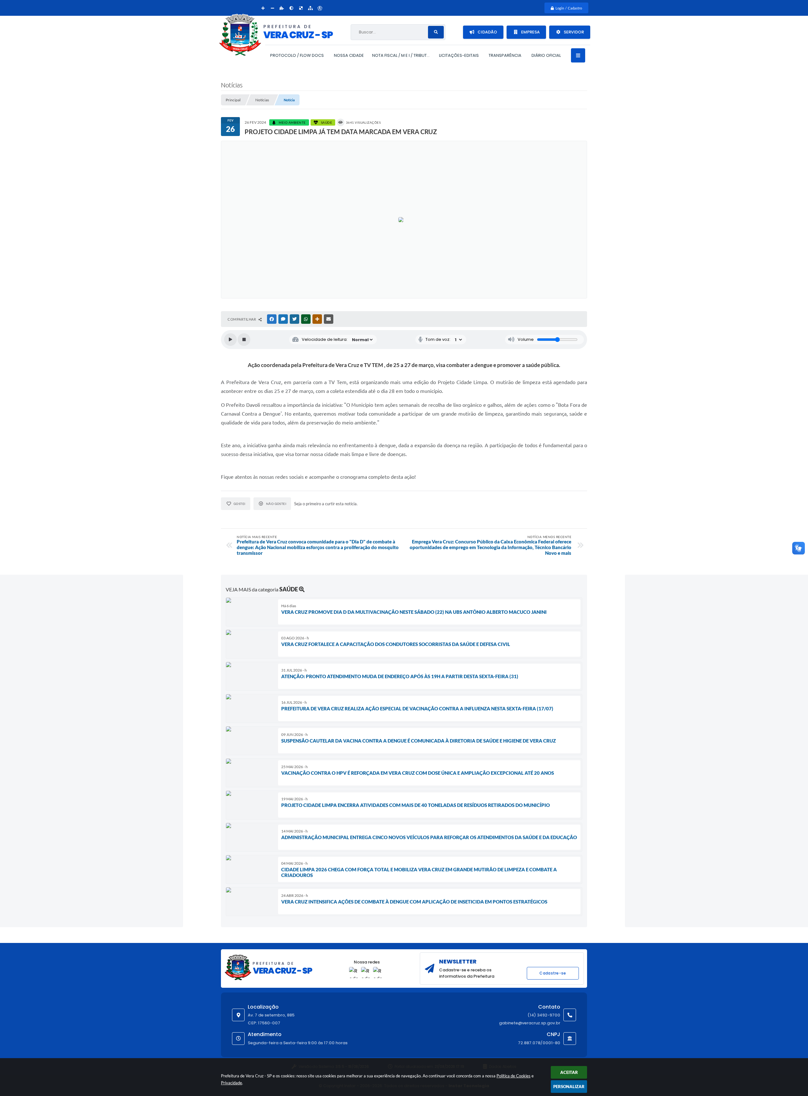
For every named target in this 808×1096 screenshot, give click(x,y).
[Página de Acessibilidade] (320, 8)
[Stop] (244, 339)
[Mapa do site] (310, 8)
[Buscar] (436, 32)
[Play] (230, 339)
